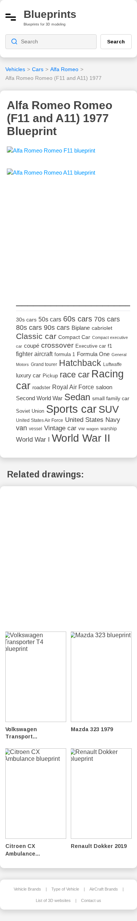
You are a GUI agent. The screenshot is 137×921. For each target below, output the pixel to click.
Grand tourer (44, 364)
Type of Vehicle (65, 889)
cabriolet (102, 328)
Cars (37, 69)
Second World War (39, 398)
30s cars (26, 320)
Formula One (93, 354)
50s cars (49, 319)
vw (81, 428)
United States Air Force (39, 420)
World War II (81, 438)
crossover (57, 345)
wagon (92, 428)
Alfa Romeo (64, 69)
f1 (110, 346)
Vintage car (60, 428)
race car (74, 374)
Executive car (90, 346)
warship (108, 428)
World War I (33, 439)
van (21, 428)
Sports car (71, 408)
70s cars (107, 319)
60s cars (77, 319)
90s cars (57, 327)
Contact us (91, 900)
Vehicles (15, 69)
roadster (41, 387)
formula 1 (64, 354)
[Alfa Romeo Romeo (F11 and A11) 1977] (51, 152)
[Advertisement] (73, 237)
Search (116, 41)
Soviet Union (30, 411)
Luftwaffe (112, 364)
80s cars (29, 327)
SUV (109, 409)
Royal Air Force (73, 386)
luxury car (28, 375)
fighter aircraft (34, 354)
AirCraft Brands (103, 889)
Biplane (81, 327)
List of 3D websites (53, 900)
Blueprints (50, 14)
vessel (35, 428)
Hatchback (80, 363)
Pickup (50, 376)
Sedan (77, 397)
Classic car (36, 336)
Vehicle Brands (27, 889)
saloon (104, 387)
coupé (31, 345)
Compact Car (74, 337)
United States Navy (92, 419)
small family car (110, 398)
